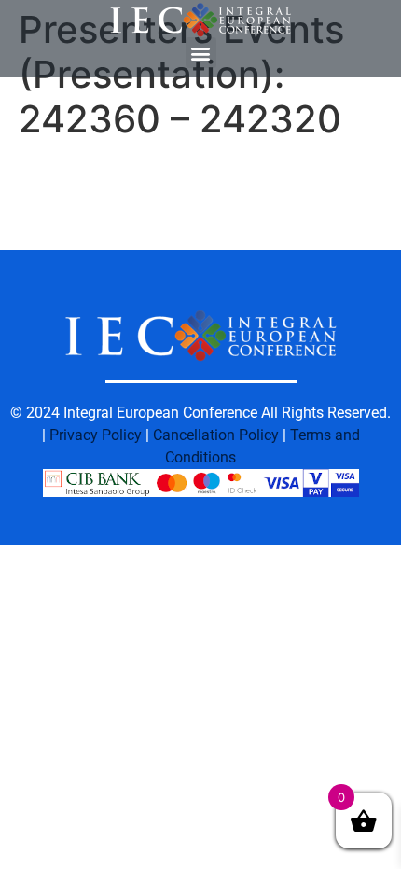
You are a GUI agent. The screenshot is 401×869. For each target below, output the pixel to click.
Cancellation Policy (216, 435)
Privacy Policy (95, 435)
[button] (201, 52)
